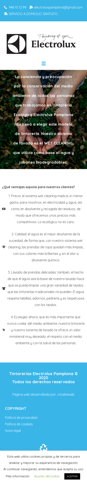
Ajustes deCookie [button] (46, 476)
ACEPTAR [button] (72, 476)
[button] (43, 63)
